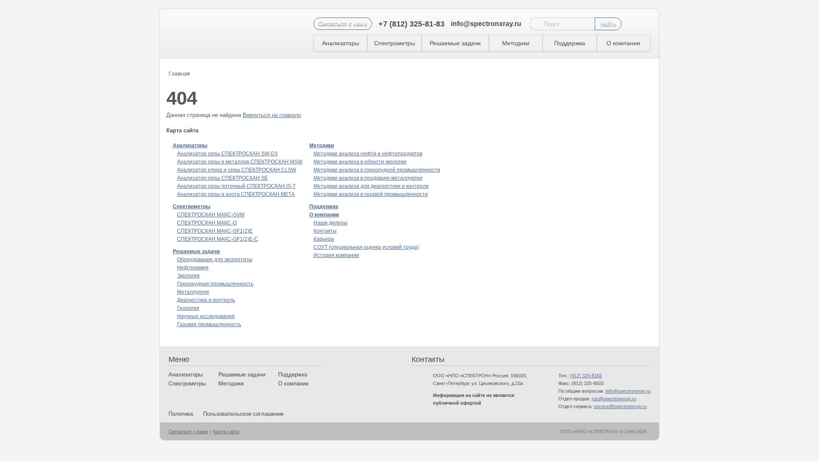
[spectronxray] (212, 33)
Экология (188, 276)
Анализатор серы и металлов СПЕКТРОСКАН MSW (239, 162)
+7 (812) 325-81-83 (411, 24)
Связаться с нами (342, 23)
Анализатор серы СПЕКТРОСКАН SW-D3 (227, 154)
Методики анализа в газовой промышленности (371, 194)
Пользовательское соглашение (243, 414)
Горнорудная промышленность (215, 284)
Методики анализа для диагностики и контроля (371, 186)
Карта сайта (226, 431)
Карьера (324, 239)
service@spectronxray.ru (620, 406)
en (631, 24)
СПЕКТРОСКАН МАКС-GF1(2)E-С (217, 239)
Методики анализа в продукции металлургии (368, 178)
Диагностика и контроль (206, 300)
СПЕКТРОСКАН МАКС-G (207, 223)
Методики (515, 43)
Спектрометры (394, 43)
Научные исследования (206, 316)
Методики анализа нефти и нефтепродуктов (368, 154)
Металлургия (193, 292)
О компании (623, 43)
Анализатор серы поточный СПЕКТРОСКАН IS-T (236, 186)
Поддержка (569, 43)
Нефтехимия (193, 268)
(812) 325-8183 (586, 375)
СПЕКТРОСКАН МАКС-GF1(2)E (215, 231)
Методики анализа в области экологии (360, 162)
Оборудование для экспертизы (215, 260)
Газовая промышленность (209, 324)
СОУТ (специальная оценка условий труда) (366, 247)
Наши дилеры (331, 223)
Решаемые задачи (455, 43)
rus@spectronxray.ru (614, 398)
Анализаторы (340, 43)
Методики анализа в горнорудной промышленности (377, 170)
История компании (336, 255)
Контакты (325, 231)
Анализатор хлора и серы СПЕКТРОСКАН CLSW (236, 170)
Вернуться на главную (272, 115)
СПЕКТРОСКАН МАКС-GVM (210, 215)
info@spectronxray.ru (486, 23)
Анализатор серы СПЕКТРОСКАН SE (222, 178)
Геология (188, 308)
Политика (180, 414)
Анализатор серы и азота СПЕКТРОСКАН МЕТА (236, 194)
